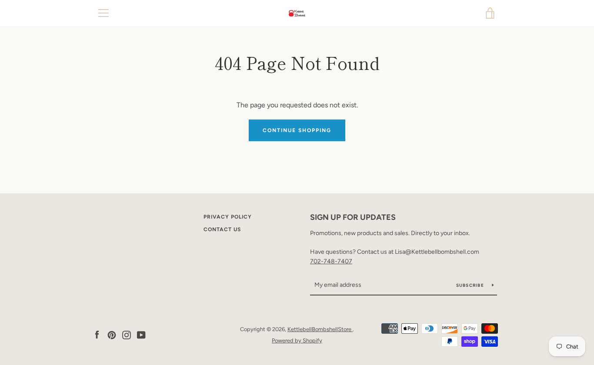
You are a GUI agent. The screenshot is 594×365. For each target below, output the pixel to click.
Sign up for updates (353, 217)
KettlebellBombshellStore (320, 329)
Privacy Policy (228, 217)
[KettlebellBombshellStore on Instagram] (126, 334)
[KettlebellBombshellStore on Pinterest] (111, 334)
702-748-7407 (331, 261)
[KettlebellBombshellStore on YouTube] (141, 334)
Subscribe (471, 285)
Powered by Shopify (297, 340)
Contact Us (222, 229)
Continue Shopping (297, 130)
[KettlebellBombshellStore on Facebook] (97, 334)
